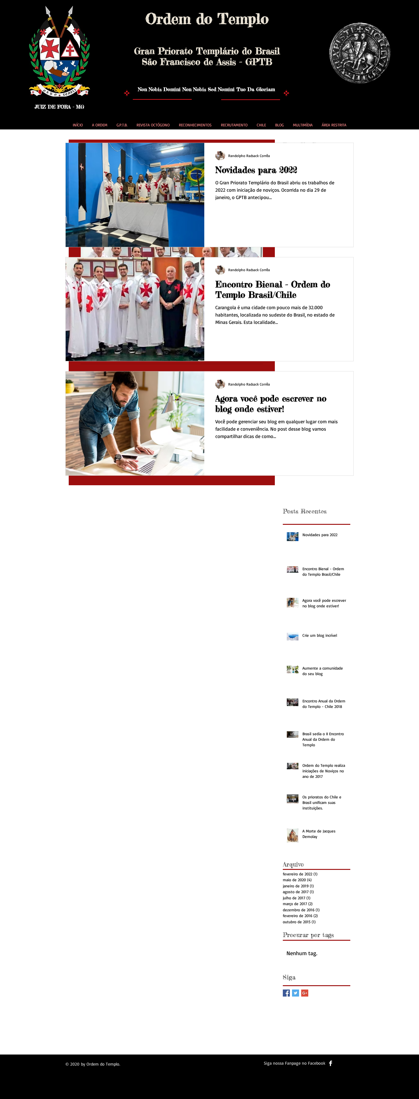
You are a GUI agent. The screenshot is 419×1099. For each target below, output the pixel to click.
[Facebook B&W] (330, 1063)
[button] (99, 125)
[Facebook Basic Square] (286, 993)
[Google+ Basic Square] (304, 993)
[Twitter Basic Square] (295, 993)
